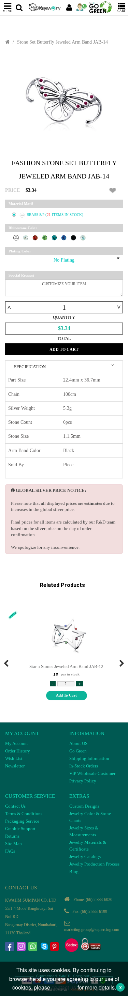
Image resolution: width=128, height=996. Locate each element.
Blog (74, 871)
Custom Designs (84, 806)
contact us (64, 987)
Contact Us (15, 806)
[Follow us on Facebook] (10, 947)
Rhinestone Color (23, 228)
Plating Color (20, 251)
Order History (17, 750)
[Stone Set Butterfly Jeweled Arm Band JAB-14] (64, 102)
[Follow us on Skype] (45, 947)
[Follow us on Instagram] (22, 947)
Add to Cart (64, 349)
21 (49, 215)
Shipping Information (89, 758)
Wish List (14, 758)
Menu (7, 11)
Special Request (21, 275)
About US (78, 743)
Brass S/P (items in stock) (55, 215)
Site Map (13, 843)
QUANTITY (64, 317)
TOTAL (64, 338)
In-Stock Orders (83, 765)
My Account (16, 743)
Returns (12, 836)
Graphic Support (20, 828)
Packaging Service (22, 821)
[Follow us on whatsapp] (33, 947)
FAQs (10, 851)
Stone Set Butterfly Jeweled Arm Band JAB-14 (62, 42)
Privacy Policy (82, 780)
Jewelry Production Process (94, 864)
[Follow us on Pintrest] (55, 947)
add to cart (66, 695)
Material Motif (21, 204)
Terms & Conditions (23, 813)
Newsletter (15, 765)
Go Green (78, 750)
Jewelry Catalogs (85, 856)
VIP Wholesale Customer (92, 773)
